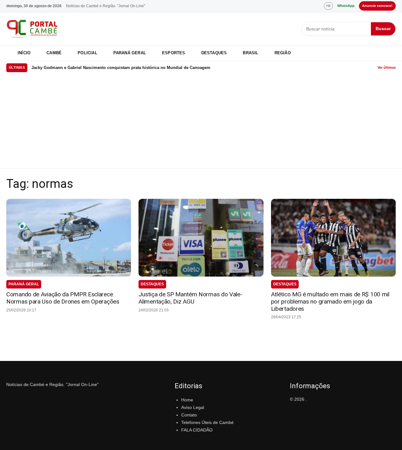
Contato (189, 414)
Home (187, 399)
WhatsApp (346, 6)
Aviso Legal (192, 407)
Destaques (214, 52)
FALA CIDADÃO (197, 429)
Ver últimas (387, 67)
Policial (87, 52)
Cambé (54, 52)
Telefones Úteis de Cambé (207, 422)
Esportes (173, 52)
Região (282, 52)
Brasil (250, 52)
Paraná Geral (129, 52)
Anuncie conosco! (377, 6)
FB (328, 6)
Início (24, 52)
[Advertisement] (201, 121)
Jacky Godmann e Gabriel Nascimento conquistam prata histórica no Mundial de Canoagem (120, 67)
